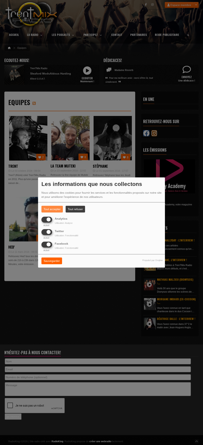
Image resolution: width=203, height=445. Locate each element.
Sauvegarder (52, 261)
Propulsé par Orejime (152, 260)
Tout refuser (75, 209)
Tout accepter (52, 209)
